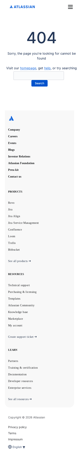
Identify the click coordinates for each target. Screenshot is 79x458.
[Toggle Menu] (70, 7)
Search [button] (39, 83)
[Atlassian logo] (22, 7)
